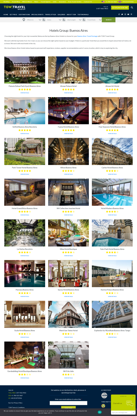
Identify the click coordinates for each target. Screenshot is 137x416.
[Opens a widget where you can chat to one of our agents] (123, 404)
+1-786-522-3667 (111, 2)
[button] (131, 7)
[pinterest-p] (132, 14)
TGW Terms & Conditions (16, 407)
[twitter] (122, 14)
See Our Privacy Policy (15, 403)
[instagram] (125, 14)
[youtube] (128, 14)
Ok (100, 412)
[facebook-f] (119, 14)
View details (24, 93)
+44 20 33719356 (127, 2)
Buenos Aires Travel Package (87, 36)
